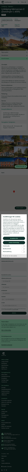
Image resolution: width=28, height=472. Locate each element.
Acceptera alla (14, 238)
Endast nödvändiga (14, 242)
